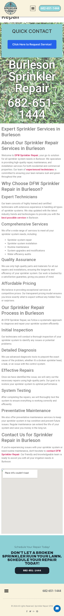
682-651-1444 (32, 108)
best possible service (13, 217)
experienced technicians (40, 169)
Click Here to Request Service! (32, 44)
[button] (32, 8)
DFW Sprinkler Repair (26, 155)
